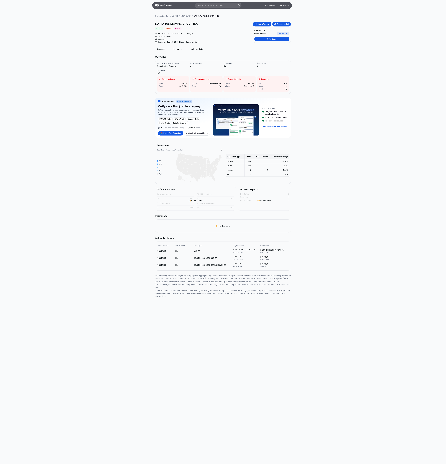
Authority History (197, 49)
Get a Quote (272, 39)
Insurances (177, 49)
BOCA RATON (186, 16)
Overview (161, 49)
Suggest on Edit (283, 24)
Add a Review (263, 24)
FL (177, 16)
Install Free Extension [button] (172, 133)
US (173, 16)
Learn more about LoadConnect (274, 127)
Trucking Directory (162, 16)
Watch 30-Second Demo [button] (198, 133)
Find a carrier (270, 5)
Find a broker (284, 5)
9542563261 (283, 34)
